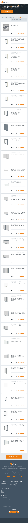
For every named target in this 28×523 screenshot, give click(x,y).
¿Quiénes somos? (4, 497)
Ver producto (21, 33)
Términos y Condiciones (6, 506)
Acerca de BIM (4, 502)
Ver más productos (14, 456)
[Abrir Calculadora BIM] (18, 6)
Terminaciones (7, 11)
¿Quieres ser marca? (5, 499)
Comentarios (4, 504)
